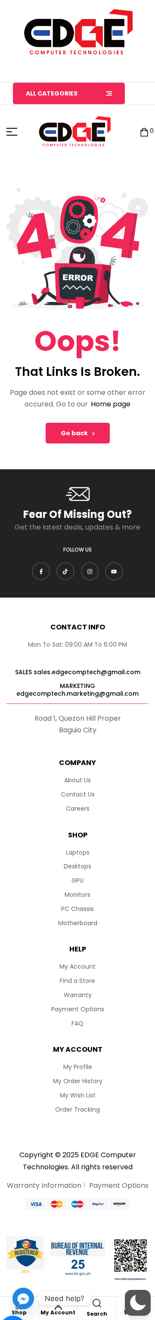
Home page (110, 404)
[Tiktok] (65, 571)
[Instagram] (90, 571)
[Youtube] (114, 571)
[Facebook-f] (41, 571)
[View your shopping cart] (144, 131)
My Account (57, 1312)
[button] (138, 1303)
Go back (74, 433)
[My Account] (58, 1305)
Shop (19, 1312)
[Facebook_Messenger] (23, 1298)
